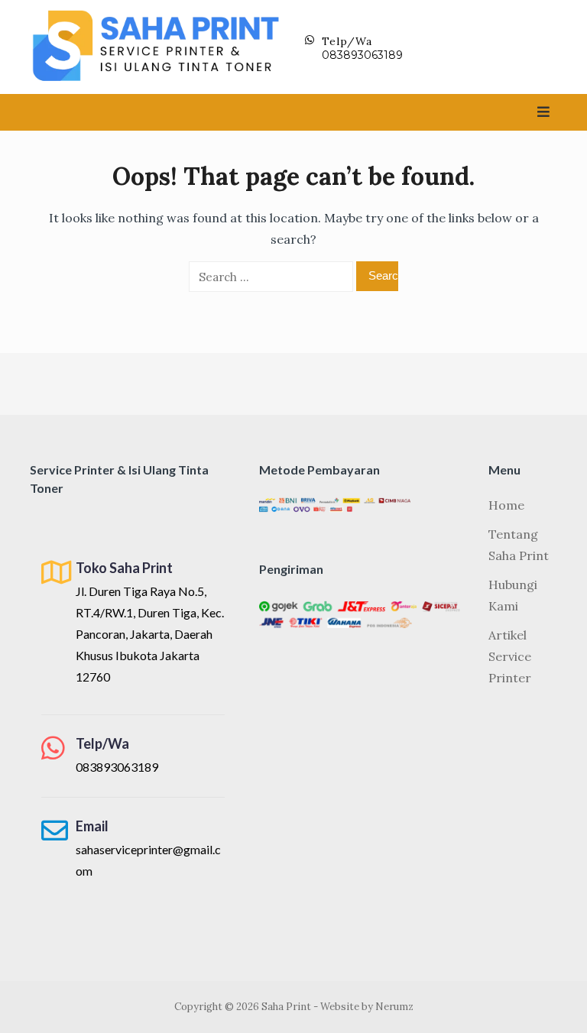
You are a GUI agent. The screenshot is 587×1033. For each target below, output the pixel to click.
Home (506, 505)
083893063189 (362, 55)
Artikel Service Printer (509, 656)
